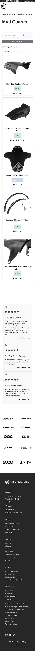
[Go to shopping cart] (31, 6)
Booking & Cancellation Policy (15, 604)
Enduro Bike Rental (11, 571)
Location (8, 543)
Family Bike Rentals (11, 577)
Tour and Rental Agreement (14, 610)
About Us (8, 546)
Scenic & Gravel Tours (12, 529)
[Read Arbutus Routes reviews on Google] (14, 634)
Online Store (11, 14)
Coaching (8, 532)
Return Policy (9, 618)
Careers (8, 560)
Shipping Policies (11, 615)
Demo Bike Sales (11, 597)
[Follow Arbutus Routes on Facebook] (10, 634)
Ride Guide (9, 552)
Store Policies (10, 599)
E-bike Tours (9, 526)
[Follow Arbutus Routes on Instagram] (6, 634)
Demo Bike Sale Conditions (14, 612)
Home (4, 14)
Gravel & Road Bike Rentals (14, 580)
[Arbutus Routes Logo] (3, 6)
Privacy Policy (10, 621)
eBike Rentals (9, 574)
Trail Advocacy (10, 558)
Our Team (8, 549)
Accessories (19, 14)
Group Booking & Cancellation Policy (17, 607)
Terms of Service (11, 624)
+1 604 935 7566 (10, 510)
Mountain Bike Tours (12, 524)
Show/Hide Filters (18, 41)
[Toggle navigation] (26, 6)
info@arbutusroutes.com (14, 513)
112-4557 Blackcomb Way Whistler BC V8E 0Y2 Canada (14, 499)
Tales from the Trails (12, 555)
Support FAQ (9, 594)
